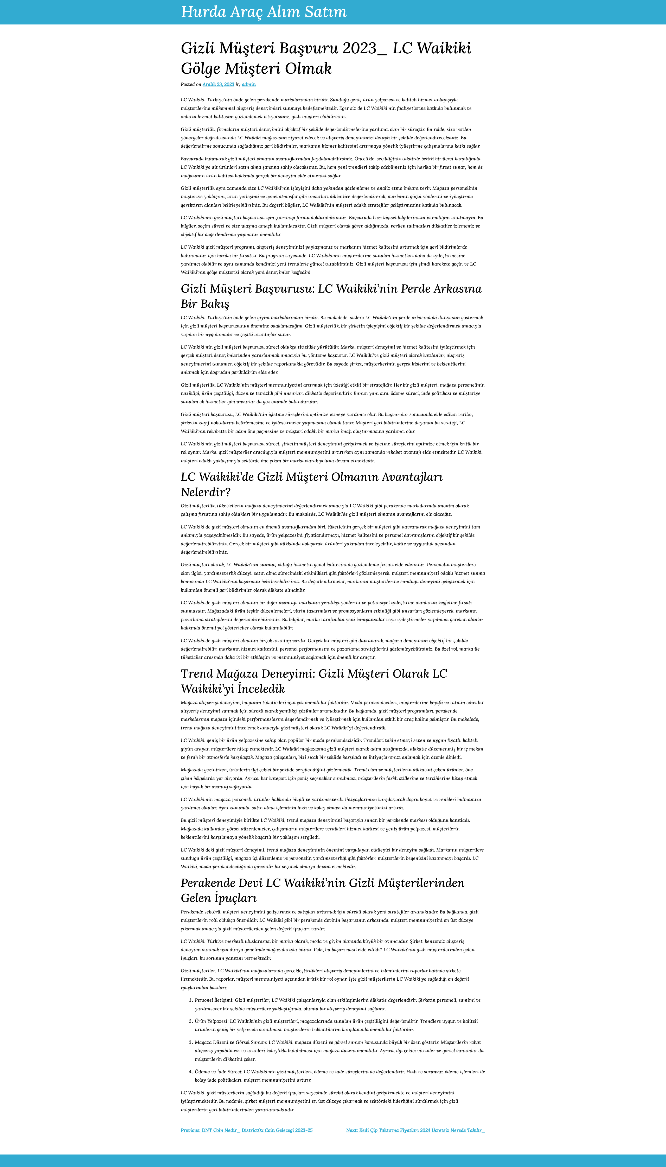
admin (249, 84)
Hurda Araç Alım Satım (264, 11)
